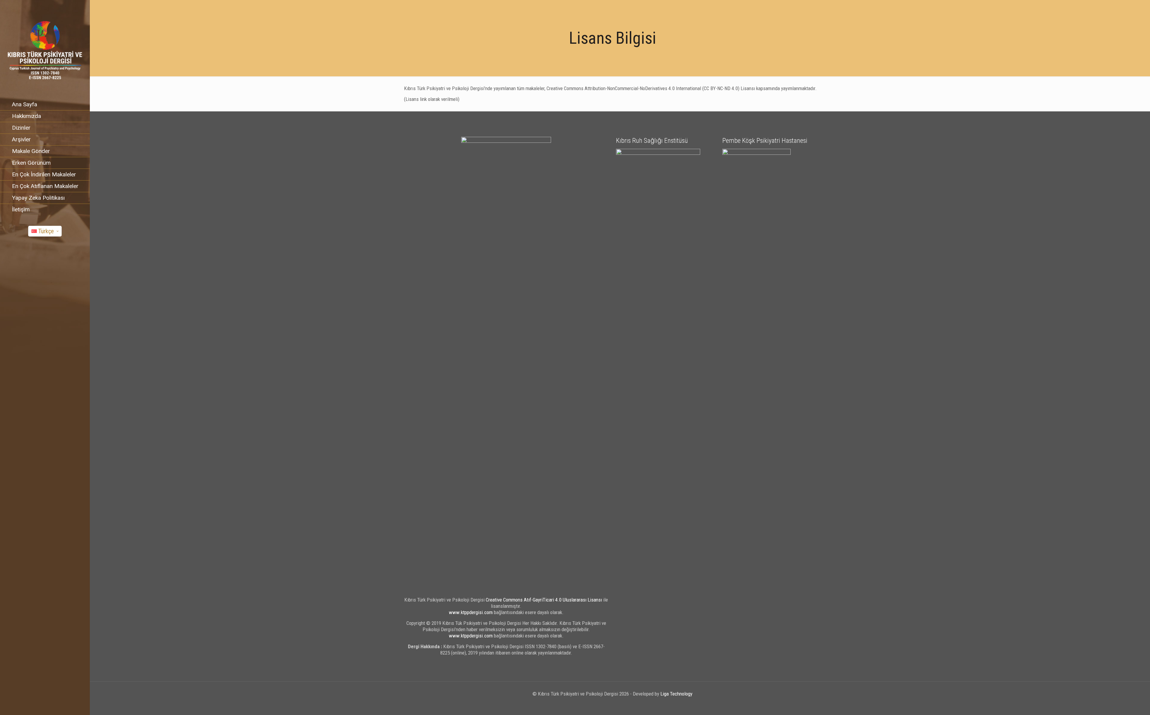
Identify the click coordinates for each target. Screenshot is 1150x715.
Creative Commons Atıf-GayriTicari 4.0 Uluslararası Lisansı (544, 600)
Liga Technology (676, 694)
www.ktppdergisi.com (471, 612)
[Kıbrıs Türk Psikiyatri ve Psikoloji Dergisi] (45, 49)
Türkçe (46, 231)
